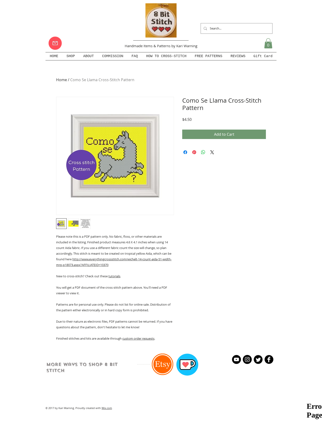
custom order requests (138, 338)
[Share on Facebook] (185, 152)
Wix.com (107, 408)
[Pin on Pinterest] (194, 152)
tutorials (114, 276)
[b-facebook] (268, 359)
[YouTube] (236, 359)
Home (61, 79)
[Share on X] (212, 152)
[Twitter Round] (258, 359)
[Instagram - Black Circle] (247, 359)
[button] (268, 43)
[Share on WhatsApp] (203, 152)
